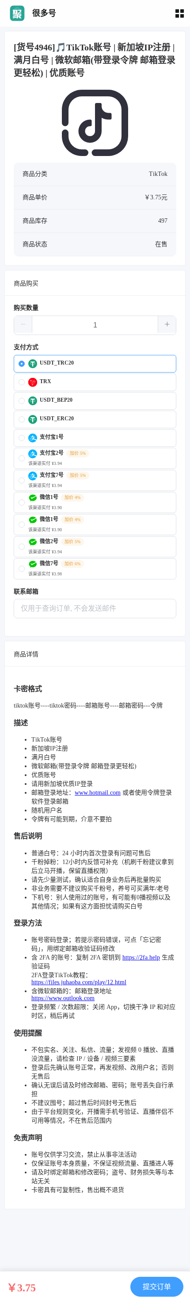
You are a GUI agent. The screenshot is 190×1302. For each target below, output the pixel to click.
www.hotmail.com (98, 792)
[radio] (95, 364)
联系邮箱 (26, 591)
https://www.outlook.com (63, 998)
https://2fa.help (141, 957)
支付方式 (26, 347)
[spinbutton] (95, 325)
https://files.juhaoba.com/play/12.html (78, 982)
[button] (23, 324)
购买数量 (26, 308)
